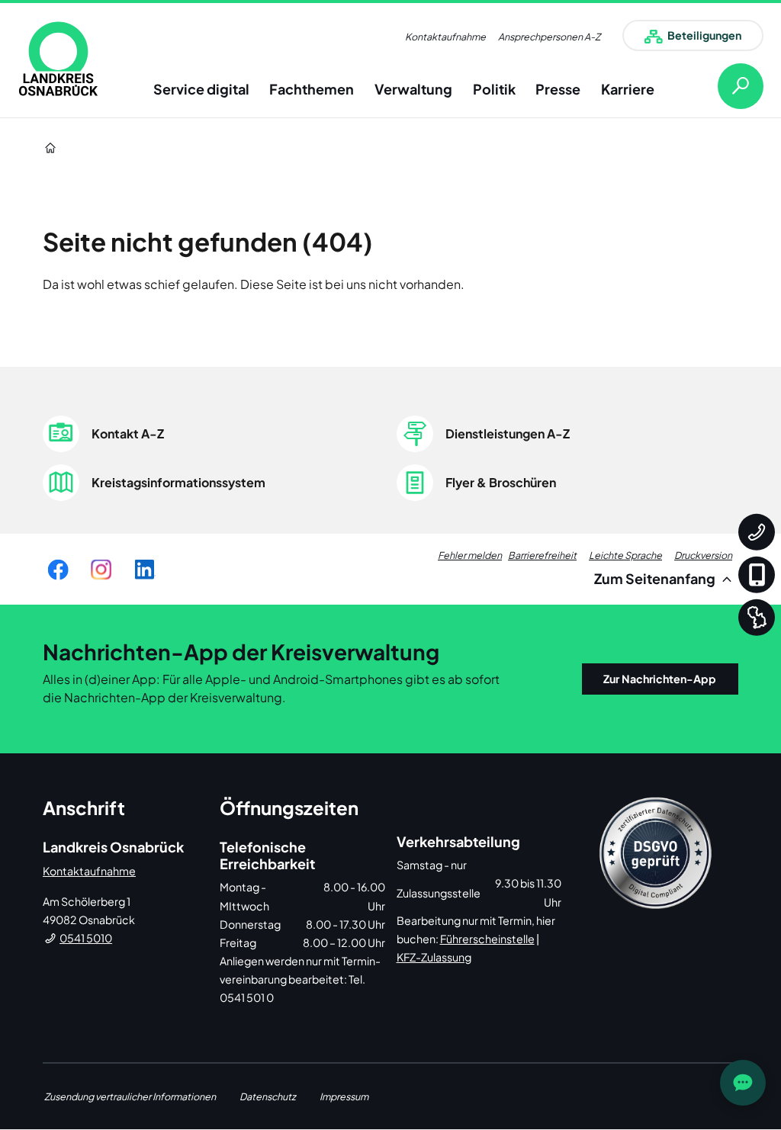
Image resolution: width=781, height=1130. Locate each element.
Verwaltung (413, 89)
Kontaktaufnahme (445, 36)
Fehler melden (470, 555)
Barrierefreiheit (542, 555)
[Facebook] (58, 569)
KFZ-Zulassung (434, 957)
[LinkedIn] (144, 569)
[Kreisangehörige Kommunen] (756, 617)
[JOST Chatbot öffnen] (743, 1083)
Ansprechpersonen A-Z (549, 36)
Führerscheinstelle (487, 938)
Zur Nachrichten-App (659, 678)
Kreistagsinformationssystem (178, 482)
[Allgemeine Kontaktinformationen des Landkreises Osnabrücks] (756, 532)
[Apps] (756, 575)
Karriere (627, 89)
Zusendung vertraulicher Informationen (130, 1096)
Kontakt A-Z (128, 433)
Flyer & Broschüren (500, 482)
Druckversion (703, 555)
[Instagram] (101, 569)
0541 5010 (85, 938)
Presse (557, 89)
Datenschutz (267, 1096)
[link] (58, 58)
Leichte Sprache (625, 555)
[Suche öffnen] (728, 86)
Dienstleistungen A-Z (507, 433)
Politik (494, 89)
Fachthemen (311, 89)
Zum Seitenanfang (656, 578)
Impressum (344, 1096)
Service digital (201, 89)
